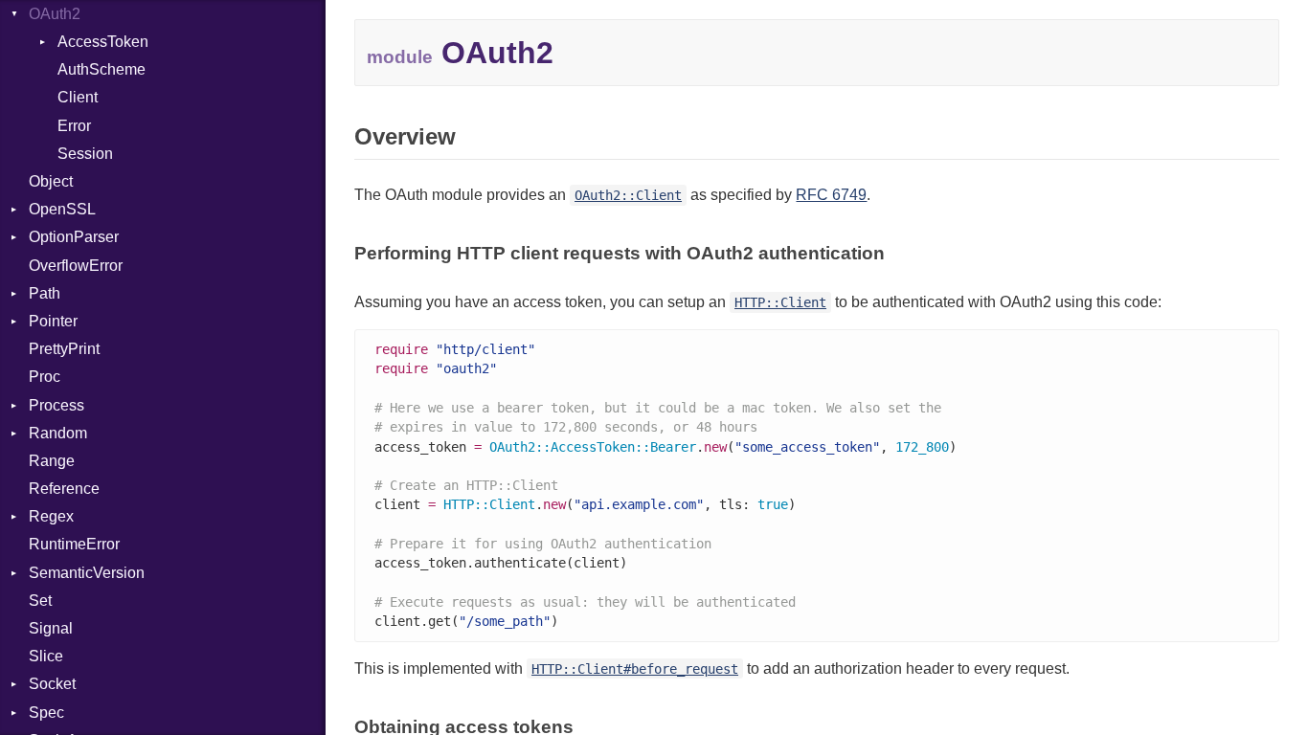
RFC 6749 (831, 195)
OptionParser (74, 237)
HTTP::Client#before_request (634, 669)
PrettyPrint (64, 349)
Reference (64, 488)
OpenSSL (62, 209)
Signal (51, 628)
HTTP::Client (780, 302)
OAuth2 (54, 14)
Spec (46, 712)
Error (74, 126)
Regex (51, 516)
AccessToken (102, 41)
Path (44, 293)
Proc (44, 376)
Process (56, 405)
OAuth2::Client (628, 195)
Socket (52, 684)
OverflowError (76, 265)
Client (77, 97)
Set (40, 600)
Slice (46, 656)
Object (51, 181)
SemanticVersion (87, 573)
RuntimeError (74, 544)
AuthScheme (101, 69)
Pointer (53, 321)
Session (85, 153)
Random (58, 433)
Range (52, 461)
